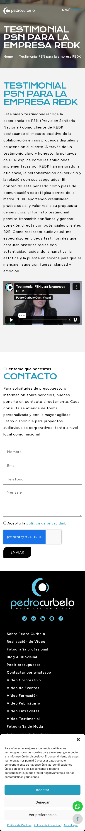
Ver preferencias (42, 815)
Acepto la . (36, 523)
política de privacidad (46, 523)
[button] (78, 739)
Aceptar (42, 790)
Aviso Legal (71, 825)
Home (8, 56)
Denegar (43, 802)
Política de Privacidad (47, 825)
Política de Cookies (19, 825)
